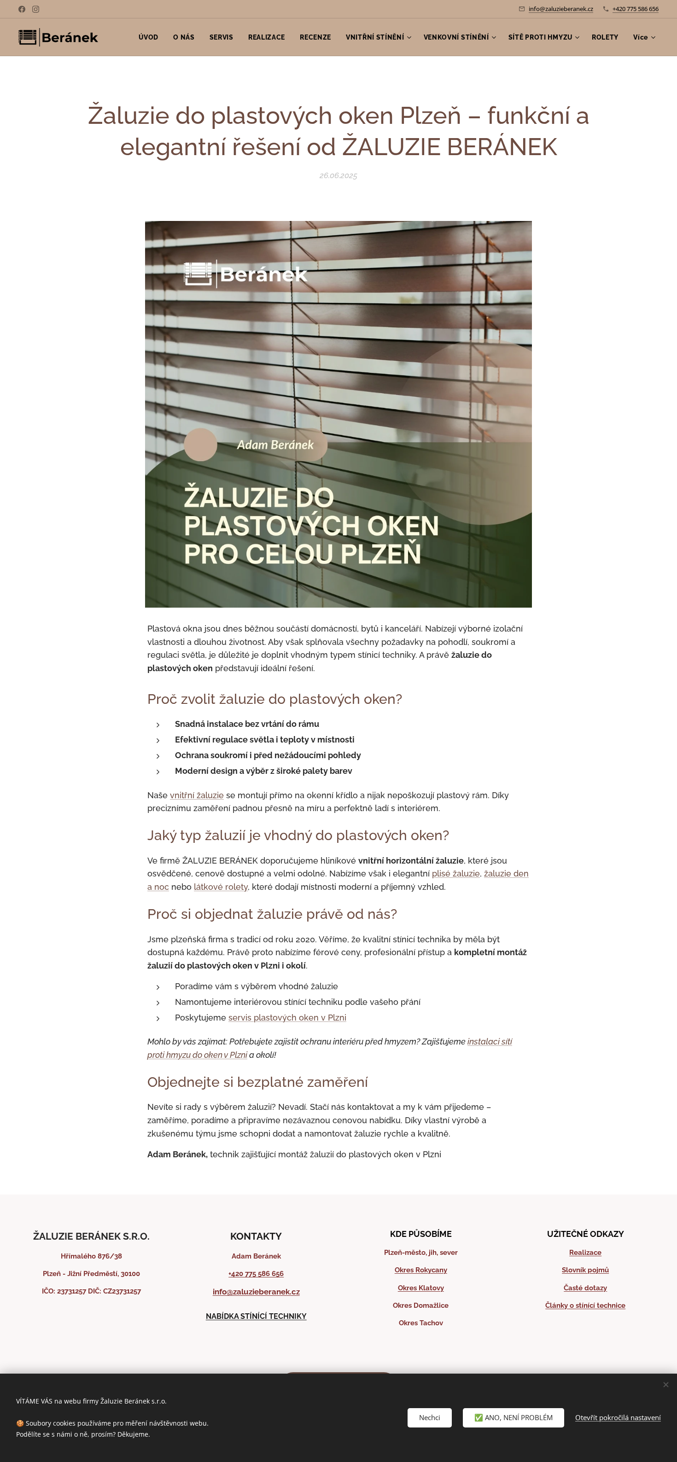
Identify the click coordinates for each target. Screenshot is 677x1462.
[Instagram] (35, 9)
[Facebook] (22, 9)
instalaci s (486, 1041)
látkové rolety (221, 887)
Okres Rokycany (421, 1270)
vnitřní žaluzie (197, 795)
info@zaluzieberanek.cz (561, 9)
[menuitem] (151, 37)
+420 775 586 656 (636, 9)
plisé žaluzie (456, 873)
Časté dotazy (585, 1288)
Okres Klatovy (421, 1288)
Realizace (585, 1252)
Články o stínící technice (585, 1305)
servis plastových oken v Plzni (287, 1017)
